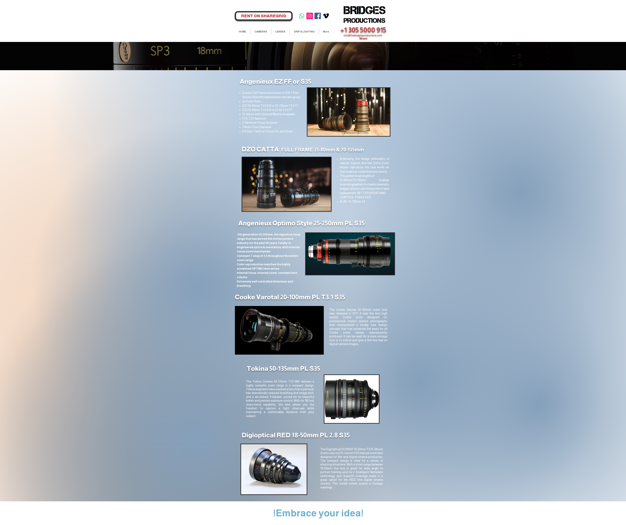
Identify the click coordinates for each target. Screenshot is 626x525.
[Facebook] (317, 16)
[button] (260, 32)
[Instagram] (309, 16)
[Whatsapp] (301, 16)
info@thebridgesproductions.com (363, 35)
